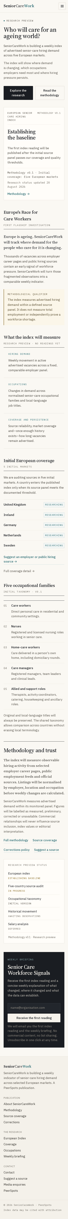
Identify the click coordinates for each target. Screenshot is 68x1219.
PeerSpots (11, 1191)
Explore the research (18, 93)
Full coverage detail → (19, 571)
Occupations (12, 1150)
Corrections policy (17, 850)
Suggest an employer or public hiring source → (29, 559)
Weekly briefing (14, 1156)
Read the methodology (49, 93)
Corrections (12, 1122)
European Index (15, 1138)
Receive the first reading (34, 1018)
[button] (62, 6)
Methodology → (18, 194)
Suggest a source (46, 850)
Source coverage (45, 840)
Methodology (13, 1110)
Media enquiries (15, 1184)
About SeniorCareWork (19, 1104)
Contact (9, 1172)
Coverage (10, 1144)
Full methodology (16, 840)
